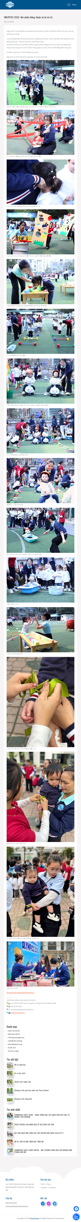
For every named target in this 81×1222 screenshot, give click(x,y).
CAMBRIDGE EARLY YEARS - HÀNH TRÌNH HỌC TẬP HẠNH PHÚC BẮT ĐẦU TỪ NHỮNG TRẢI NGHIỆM (42, 1116)
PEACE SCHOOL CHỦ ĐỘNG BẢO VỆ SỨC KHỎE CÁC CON (34, 1125)
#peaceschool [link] (12, 993)
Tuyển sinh (12, 1047)
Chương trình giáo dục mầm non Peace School (32, 1090)
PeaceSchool (34, 1218)
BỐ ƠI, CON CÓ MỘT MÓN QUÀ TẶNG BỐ (29, 1142)
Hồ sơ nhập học (20, 1065)
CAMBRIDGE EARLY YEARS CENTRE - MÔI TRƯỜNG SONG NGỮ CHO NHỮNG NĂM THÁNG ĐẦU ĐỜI (43, 1151)
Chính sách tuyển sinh (23, 1082)
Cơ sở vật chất (20, 1073)
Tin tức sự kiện (13, 1051)
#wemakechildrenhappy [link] (25, 993)
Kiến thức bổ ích (14, 1034)
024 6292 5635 (11, 1203)
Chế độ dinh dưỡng (15, 1041)
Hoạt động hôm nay (15, 1044)
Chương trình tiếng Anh (23, 1099)
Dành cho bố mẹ (14, 1031)
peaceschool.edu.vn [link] (18, 1013)
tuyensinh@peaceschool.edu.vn (17, 1206)
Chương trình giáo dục (16, 1037)
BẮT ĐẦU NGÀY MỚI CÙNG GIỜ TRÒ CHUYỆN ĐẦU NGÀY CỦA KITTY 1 (39, 1133)
